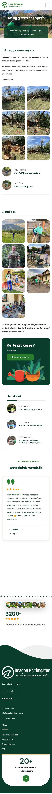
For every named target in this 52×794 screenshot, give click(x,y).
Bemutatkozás (7, 739)
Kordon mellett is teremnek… (31, 425)
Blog (24, 31)
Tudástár (34, 31)
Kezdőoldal (14, 31)
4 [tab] (7, 597)
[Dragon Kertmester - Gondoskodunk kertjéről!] (12, 5)
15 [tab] (37, 597)
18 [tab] (46, 597)
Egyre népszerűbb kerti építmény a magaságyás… (30, 441)
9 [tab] (21, 597)
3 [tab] (4, 597)
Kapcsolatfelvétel (20, 357)
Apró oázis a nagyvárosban (31, 409)
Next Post (18, 183)
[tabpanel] (26, 508)
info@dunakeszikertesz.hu (12, 713)
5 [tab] (10, 597)
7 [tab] (15, 597)
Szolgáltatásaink (8, 744)
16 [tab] (40, 597)
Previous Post (20, 170)
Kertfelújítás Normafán (27, 173)
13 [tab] (32, 597)
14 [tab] (35, 597)
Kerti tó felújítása (23, 186)
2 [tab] (1, 597)
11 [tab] (26, 597)
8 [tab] (18, 597)
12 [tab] (29, 597)
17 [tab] (43, 597)
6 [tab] (12, 597)
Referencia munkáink (10, 735)
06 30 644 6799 (8, 718)
